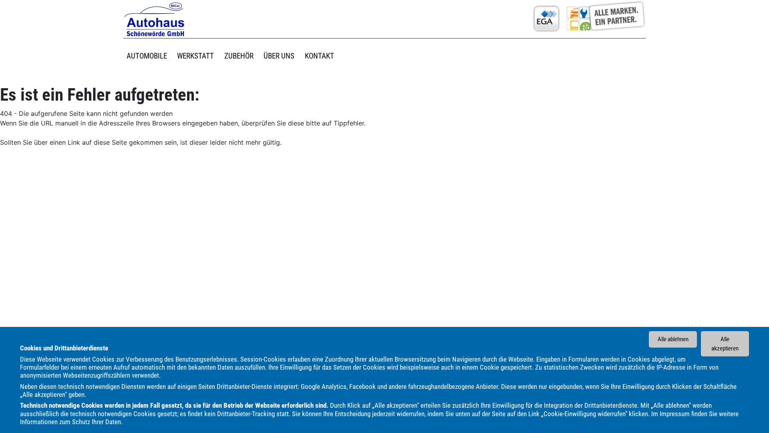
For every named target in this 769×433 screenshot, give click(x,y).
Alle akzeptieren (725, 344)
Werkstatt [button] (195, 56)
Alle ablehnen (673, 339)
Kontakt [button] (319, 56)
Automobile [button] (147, 56)
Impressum (675, 414)
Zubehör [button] (239, 56)
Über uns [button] (279, 56)
